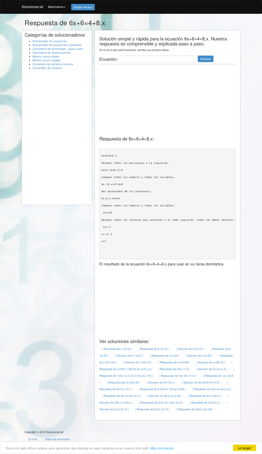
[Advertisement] (169, 98)
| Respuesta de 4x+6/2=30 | (123, 382)
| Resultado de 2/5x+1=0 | (174, 369)
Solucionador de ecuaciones (49, 41)
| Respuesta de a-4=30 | (164, 355)
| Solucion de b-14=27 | (129, 355)
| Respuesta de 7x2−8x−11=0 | (178, 376)
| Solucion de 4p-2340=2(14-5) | (201, 382)
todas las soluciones (57, 439)
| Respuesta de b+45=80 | (174, 362)
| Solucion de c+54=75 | (137, 362)
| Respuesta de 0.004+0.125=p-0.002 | (162, 389)
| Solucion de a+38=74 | (210, 362)
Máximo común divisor (46, 56)
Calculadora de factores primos (51, 52)
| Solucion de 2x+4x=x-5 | (211, 369)
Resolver (205, 59)
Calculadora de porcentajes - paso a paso (57, 49)
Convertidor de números (47, 68)
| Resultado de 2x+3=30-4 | (204, 396)
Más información (162, 448)
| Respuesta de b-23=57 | (154, 349)
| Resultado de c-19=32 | (117, 349)
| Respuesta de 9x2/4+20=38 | (194, 409)
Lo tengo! (244, 447)
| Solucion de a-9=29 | (199, 355)
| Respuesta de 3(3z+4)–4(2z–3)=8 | (161, 402)
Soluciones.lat (32, 6)
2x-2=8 (32, 439)
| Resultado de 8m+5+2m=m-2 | (121, 396)
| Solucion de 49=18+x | (161, 382)
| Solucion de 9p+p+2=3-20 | (164, 396)
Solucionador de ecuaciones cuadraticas (57, 45)
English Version (83, 7)
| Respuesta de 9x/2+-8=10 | (152, 409)
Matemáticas (55, 7)
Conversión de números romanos (52, 64)
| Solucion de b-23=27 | (190, 349)
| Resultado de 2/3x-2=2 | (205, 402)
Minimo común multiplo (46, 60)
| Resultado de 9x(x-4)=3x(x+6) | (212, 389)
